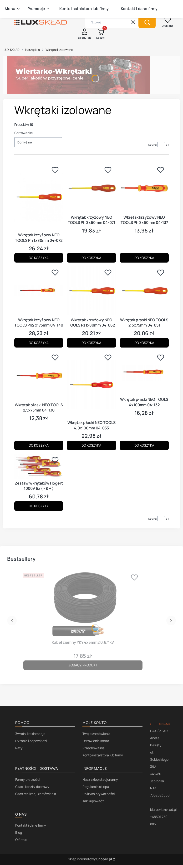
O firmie (21, 839)
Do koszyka (39, 257)
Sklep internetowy (90, 859)
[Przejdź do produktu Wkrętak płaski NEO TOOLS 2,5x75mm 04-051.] (144, 290)
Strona (152, 144)
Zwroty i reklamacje (30, 733)
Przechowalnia (93, 748)
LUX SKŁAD (12, 49)
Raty (19, 748)
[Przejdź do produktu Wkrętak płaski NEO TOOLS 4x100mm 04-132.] (144, 373)
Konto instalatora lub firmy (102, 755)
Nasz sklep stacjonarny (100, 779)
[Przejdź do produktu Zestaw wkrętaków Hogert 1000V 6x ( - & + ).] (38, 466)
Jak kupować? (93, 801)
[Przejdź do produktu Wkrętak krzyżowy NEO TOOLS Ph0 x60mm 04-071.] (91, 188)
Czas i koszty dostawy (32, 786)
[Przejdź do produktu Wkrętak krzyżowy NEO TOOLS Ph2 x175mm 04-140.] (38, 290)
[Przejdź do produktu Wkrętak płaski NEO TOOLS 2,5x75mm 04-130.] (38, 375)
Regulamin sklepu (95, 786)
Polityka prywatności (98, 793)
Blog (18, 832)
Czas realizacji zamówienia (35, 793)
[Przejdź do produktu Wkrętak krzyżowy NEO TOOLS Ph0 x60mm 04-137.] (144, 188)
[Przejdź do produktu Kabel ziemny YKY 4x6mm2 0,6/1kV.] (82, 604)
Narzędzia (32, 49)
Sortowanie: (23, 133)
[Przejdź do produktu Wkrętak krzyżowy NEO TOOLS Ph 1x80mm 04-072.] (38, 197)
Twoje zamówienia (96, 733)
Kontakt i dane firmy (30, 825)
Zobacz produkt (82, 665)
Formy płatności (27, 779)
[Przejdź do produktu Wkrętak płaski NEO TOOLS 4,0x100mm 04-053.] (91, 384)
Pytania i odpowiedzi (31, 740)
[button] (147, 22)
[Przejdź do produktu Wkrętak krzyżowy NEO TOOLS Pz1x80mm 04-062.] (91, 290)
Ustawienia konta (95, 740)
